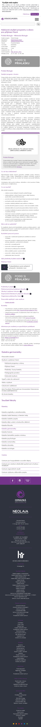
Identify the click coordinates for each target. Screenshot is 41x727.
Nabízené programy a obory (14, 363)
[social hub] (28, 480)
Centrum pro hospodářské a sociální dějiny (16, 460)
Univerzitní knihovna (20, 605)
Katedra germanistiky (11, 352)
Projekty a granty (20, 682)
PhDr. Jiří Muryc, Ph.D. (16, 51)
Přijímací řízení (10, 366)
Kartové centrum (20, 614)
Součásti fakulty (9, 400)
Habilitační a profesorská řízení (20, 684)
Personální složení (8, 356)
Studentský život (20, 636)
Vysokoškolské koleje (20, 610)
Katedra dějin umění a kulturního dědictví (16, 422)
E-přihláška (20, 622)
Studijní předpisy (20, 658)
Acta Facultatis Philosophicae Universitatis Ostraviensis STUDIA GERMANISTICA (20, 390)
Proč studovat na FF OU (20, 632)
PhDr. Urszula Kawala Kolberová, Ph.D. (27, 310)
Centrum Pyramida (30, 318)
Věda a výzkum (7, 382)
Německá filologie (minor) (17, 41)
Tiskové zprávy (20, 712)
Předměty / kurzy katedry (13, 369)
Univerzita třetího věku (20, 701)
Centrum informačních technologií (20, 612)
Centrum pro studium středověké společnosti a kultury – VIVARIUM (20, 464)
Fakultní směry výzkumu (20, 681)
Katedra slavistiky (9, 302)
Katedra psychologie (9, 438)
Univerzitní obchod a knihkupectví (20, 607)
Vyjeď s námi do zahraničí (10, 379)
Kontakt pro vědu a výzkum (20, 686)
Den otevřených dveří (20, 634)
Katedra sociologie (8, 448)
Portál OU (20, 645)
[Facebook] (12, 480)
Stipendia (20, 653)
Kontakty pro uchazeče (20, 637)
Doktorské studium (11, 376)
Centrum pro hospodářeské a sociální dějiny (20, 593)
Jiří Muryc (19, 167)
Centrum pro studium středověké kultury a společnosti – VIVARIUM (20, 595)
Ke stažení (20, 717)
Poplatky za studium (20, 654)
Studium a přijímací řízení (10, 360)
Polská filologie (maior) (16, 39)
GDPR (20, 693)
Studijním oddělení (10, 314)
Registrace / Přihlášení (20, 670)
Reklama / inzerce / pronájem (20, 703)
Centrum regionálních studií (11, 469)
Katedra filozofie (7, 425)
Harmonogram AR (20, 650)
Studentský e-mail (20, 646)
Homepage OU (20, 566)
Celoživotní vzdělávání (9, 386)
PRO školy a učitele (20, 698)
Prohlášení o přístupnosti (20, 695)
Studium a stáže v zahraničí (20, 651)
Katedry (5, 406)
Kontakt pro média (20, 710)
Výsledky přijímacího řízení (20, 627)
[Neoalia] (20, 511)
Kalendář (20, 718)
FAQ (20, 672)
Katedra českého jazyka (10, 418)
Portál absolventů (21, 668)
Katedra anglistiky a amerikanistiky (14, 412)
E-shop (20, 696)
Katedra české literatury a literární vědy (15, 415)
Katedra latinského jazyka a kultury (14, 435)
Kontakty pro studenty (20, 661)
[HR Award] (20, 556)
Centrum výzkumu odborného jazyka (14, 472)
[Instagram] (19, 480)
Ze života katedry (7, 394)
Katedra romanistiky (8, 442)
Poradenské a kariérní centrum (20, 615)
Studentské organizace (20, 659)
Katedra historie (7, 432)
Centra (4, 455)
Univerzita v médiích (20, 715)
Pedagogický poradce (12, 373)
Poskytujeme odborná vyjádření (20, 713)
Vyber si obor (20, 624)
